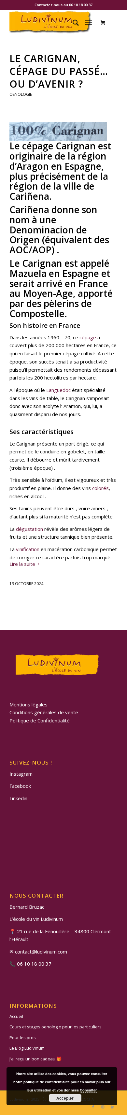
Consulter (88, 1090)
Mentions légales (28, 704)
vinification (27, 549)
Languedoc (58, 390)
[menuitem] (72, 22)
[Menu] (88, 22)
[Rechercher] (72, 22)
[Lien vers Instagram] (103, 1107)
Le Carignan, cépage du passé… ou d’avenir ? (58, 71)
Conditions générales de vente (43, 712)
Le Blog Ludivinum (27, 1048)
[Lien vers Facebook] (93, 1107)
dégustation (29, 529)
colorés (100, 488)
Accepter (65, 1098)
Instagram (21, 773)
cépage (87, 337)
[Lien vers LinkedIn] (113, 1107)
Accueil (16, 1016)
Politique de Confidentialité (39, 720)
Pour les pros (22, 1037)
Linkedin (18, 798)
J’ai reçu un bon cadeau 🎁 (35, 1059)
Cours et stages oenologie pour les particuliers (55, 1027)
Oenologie (20, 94)
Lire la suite (22, 564)
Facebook (20, 786)
